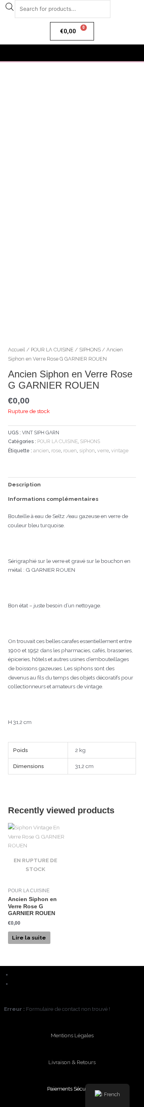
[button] (72, 52)
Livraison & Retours (72, 1062)
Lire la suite (29, 937)
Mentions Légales (72, 1035)
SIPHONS (90, 350)
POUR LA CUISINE (52, 350)
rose (56, 451)
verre (103, 451)
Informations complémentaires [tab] (53, 499)
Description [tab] (24, 484)
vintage (119, 451)
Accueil (16, 350)
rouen (70, 451)
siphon (87, 451)
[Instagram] (15, 983)
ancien (41, 451)
